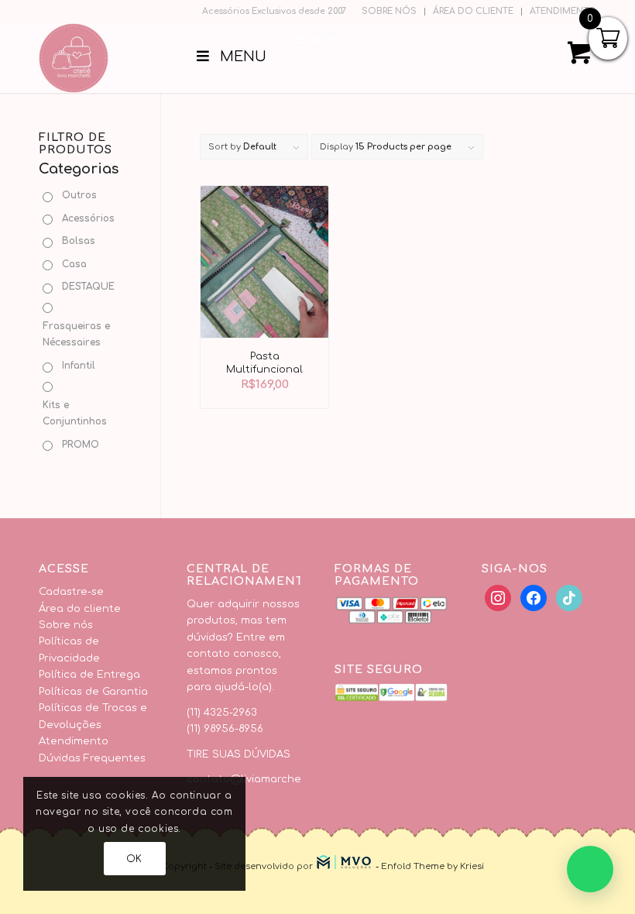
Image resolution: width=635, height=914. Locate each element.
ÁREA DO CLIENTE (473, 11)
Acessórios (88, 218)
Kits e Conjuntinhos (75, 413)
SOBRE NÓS (389, 11)
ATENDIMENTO (563, 11)
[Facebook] (498, 598)
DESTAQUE (88, 286)
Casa (74, 264)
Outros (79, 195)
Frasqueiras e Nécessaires (76, 334)
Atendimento (73, 741)
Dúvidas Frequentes (92, 758)
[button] (590, 869)
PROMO (80, 444)
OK (134, 859)
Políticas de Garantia (93, 691)
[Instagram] (569, 598)
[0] (579, 58)
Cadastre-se (71, 591)
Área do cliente (80, 608)
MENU (326, 40)
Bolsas (78, 240)
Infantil (78, 365)
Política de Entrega (89, 674)
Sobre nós (66, 625)
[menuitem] (389, 11)
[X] (533, 598)
